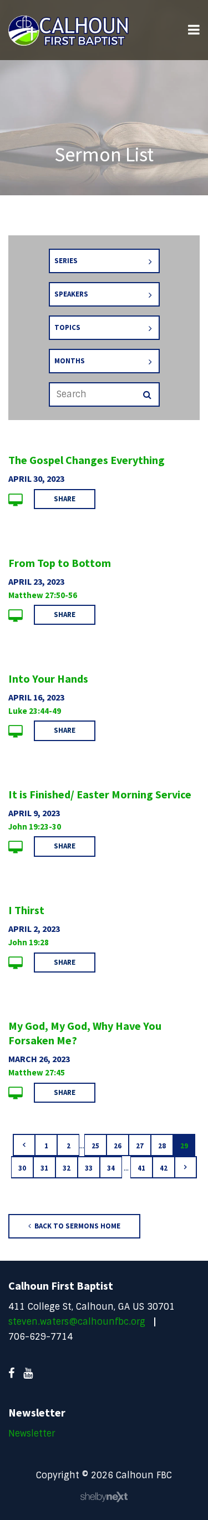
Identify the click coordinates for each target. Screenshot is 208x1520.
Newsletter (31, 1433)
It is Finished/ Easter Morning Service (99, 794)
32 (66, 1168)
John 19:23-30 (34, 826)
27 (140, 1146)
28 (162, 1146)
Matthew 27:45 (36, 1072)
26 (117, 1146)
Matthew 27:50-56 (42, 595)
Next (186, 1167)
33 (89, 1168)
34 (111, 1168)
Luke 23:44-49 (34, 710)
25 (95, 1146)
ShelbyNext (104, 1497)
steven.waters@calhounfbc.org (76, 1321)
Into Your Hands (48, 678)
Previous (24, 1145)
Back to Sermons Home (76, 1226)
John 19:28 (28, 942)
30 (22, 1168)
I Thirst (26, 910)
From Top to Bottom (59, 563)
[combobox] (104, 261)
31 (44, 1168)
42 (164, 1168)
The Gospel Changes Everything (86, 460)
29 (184, 1146)
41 (141, 1168)
